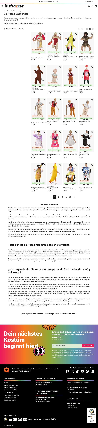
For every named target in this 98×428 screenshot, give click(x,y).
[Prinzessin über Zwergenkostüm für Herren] (70, 174)
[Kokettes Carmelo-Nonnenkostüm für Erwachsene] (86, 141)
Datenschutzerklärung (84, 355)
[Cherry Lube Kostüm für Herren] (86, 76)
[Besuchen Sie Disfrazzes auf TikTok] (77, 371)
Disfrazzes (10, 425)
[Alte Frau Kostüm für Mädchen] (86, 109)
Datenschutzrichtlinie (10, 390)
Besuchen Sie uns (72, 407)
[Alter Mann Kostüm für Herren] (54, 109)
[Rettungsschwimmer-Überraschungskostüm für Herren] (54, 43)
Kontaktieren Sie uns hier (43, 401)
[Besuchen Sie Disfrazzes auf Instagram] (72, 371)
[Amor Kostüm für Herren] (38, 43)
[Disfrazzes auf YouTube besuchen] (82, 371)
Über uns (6, 383)
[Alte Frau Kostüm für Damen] (38, 109)
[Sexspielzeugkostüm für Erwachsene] (54, 141)
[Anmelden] (92, 5)
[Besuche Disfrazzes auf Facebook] (67, 371)
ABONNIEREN (88, 345)
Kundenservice (8, 392)
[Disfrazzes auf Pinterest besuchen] (87, 371)
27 (70, 197)
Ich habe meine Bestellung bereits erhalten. (79, 392)
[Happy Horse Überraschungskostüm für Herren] (38, 76)
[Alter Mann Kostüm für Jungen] (70, 109)
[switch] (92, 421)
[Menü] (2, 6)
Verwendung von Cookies (11, 395)
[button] (81, 29)
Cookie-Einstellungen (10, 397)
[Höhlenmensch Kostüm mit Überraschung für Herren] (86, 43)
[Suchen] (89, 5)
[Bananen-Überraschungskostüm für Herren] (70, 43)
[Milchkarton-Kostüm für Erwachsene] (86, 174)
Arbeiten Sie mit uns (10, 400)
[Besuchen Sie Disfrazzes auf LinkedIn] (92, 371)
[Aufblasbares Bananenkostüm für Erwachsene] (54, 174)
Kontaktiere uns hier (41, 384)
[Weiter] (74, 197)
